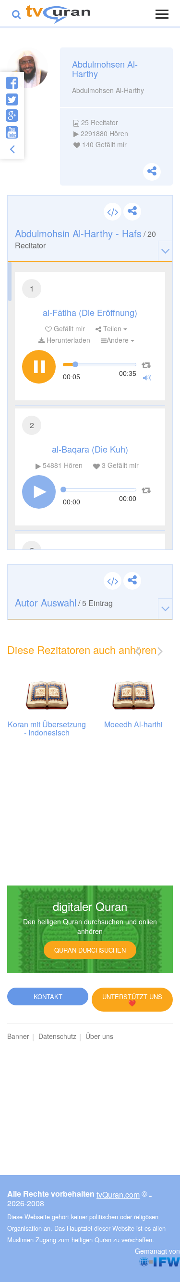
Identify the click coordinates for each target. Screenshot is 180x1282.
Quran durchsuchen (90, 950)
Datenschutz (57, 1036)
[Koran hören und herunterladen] (58, 13)
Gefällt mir (68, 328)
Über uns (99, 1036)
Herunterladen (67, 340)
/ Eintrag (64, 602)
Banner (18, 1036)
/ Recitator (85, 238)
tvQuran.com (118, 1194)
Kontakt (48, 996)
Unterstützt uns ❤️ (132, 999)
